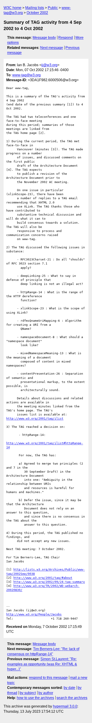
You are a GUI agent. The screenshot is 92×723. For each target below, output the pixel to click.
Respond (65, 37)
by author (45, 693)
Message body (44, 37)
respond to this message (48, 677)
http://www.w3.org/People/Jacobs (34, 614)
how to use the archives (35, 698)
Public (53, 8)
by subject (28, 693)
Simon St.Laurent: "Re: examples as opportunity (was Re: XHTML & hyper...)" (42, 664)
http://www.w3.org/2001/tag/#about (42, 577)
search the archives (71, 698)
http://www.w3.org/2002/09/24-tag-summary (49, 581)
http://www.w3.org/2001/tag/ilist (34, 418)
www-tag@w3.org (26, 75)
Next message (51, 48)
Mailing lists (34, 8)
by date (69, 688)
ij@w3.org (49, 65)
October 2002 (37, 13)
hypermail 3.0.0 (65, 706)
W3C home (12, 8)
